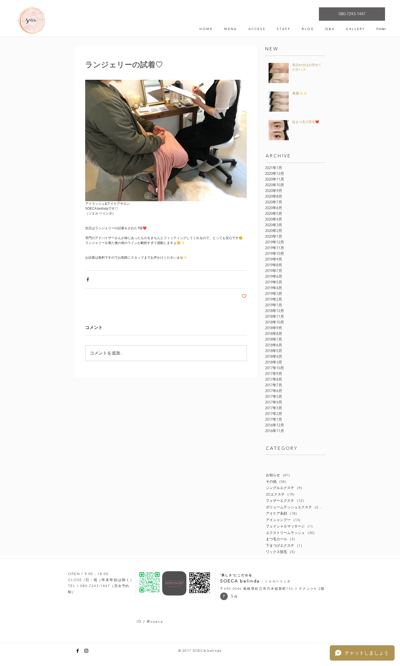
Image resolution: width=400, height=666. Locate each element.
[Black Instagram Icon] (86, 650)
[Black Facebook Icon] (77, 650)
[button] (224, 596)
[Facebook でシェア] (87, 279)
